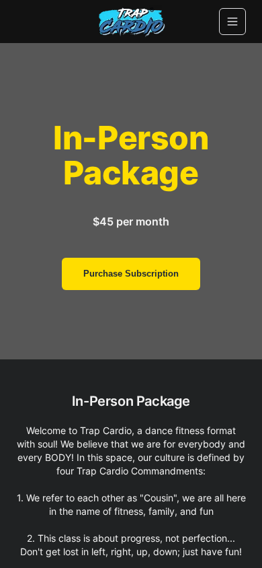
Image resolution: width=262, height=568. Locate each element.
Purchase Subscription (131, 274)
